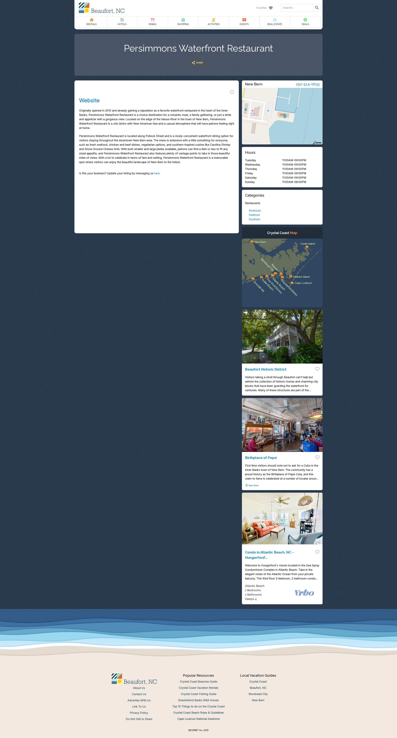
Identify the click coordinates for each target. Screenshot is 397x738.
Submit (199, 417)
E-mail (168, 400)
